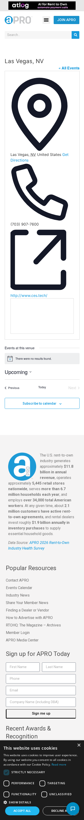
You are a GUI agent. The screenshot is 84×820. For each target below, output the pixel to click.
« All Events (69, 68)
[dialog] (42, 780)
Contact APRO (17, 580)
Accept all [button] (22, 811)
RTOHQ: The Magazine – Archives (33, 625)
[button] (46, 20)
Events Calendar (19, 588)
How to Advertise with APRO (29, 617)
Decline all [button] (60, 811)
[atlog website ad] (42, 5)
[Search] (75, 35)
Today (42, 387)
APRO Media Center (22, 640)
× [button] (78, 745)
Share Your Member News (27, 603)
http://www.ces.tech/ (28, 295)
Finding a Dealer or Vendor (27, 610)
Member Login (18, 632)
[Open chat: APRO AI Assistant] (72, 808)
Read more (59, 764)
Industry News (18, 595)
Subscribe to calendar (39, 403)
